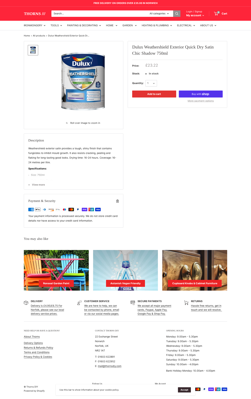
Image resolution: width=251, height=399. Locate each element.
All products (39, 35)
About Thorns (32, 336)
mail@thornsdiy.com (109, 366)
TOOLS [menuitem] (55, 25)
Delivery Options (33, 343)
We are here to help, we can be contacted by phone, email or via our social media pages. (101, 309)
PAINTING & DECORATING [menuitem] (82, 25)
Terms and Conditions (37, 352)
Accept (184, 389)
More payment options (201, 101)
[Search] (176, 13)
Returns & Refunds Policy (38, 347)
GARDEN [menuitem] (127, 25)
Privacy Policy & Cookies (38, 356)
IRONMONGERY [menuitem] (33, 25)
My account (194, 15)
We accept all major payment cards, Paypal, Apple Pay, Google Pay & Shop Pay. (154, 309)
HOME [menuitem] (110, 25)
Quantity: (138, 83)
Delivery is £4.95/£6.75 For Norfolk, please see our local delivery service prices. (47, 309)
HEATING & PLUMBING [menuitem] (155, 25)
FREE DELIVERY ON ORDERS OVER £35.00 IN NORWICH (126, 3)
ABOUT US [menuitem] (206, 25)
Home (27, 35)
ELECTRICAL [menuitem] (184, 25)
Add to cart (154, 94)
